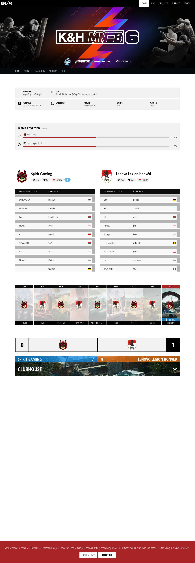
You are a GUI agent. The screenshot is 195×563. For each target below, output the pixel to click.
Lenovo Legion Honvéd (133, 173)
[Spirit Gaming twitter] (67, 180)
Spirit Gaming (41, 173)
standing (40, 71)
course (27, 71)
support (176, 3)
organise (163, 3)
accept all (107, 555)
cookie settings (88, 555)
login (144, 3)
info (17, 71)
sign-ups (53, 71)
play (153, 3)
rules (65, 71)
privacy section (170, 548)
